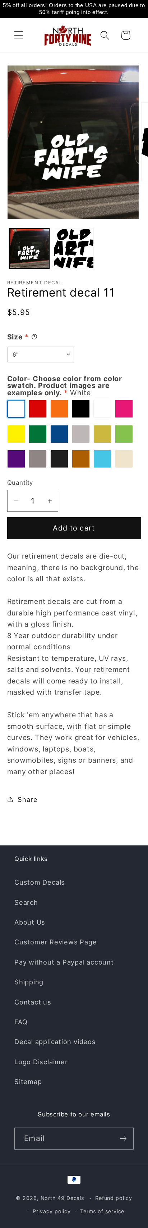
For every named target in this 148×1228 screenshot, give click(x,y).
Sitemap (28, 1081)
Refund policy (113, 1198)
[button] (18, 35)
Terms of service (102, 1211)
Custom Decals (39, 882)
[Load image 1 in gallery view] (29, 248)
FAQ (20, 1022)
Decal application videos (55, 1042)
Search (26, 902)
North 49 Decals (62, 1198)
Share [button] (27, 799)
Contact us (32, 1002)
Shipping (28, 982)
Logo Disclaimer (41, 1062)
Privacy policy (52, 1211)
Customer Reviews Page (55, 942)
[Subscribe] (123, 1139)
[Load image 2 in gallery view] (74, 248)
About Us (29, 922)
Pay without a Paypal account (64, 962)
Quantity (20, 482)
